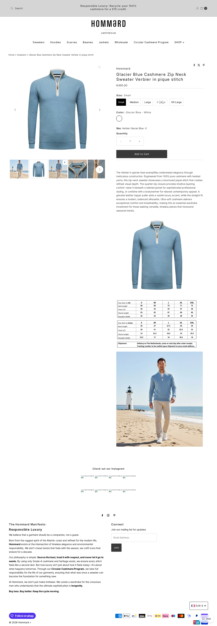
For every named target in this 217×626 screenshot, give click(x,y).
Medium (134, 102)
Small (121, 102)
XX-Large (176, 102)
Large (147, 102)
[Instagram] (108, 515)
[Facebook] (102, 515)
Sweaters (39, 42)
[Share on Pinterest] (204, 65)
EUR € (199, 605)
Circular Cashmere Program (151, 42)
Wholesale (121, 42)
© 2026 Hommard (19, 622)
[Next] (99, 110)
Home (11, 55)
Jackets (104, 42)
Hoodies (55, 42)
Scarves (72, 42)
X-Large (161, 102)
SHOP (178, 42)
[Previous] (15, 110)
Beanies (88, 42)
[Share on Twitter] (199, 65)
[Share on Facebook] (195, 65)
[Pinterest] (114, 515)
